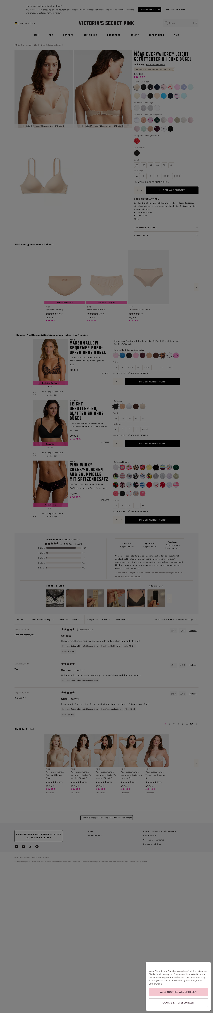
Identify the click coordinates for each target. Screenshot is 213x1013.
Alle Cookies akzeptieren (178, 992)
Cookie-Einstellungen (178, 1002)
